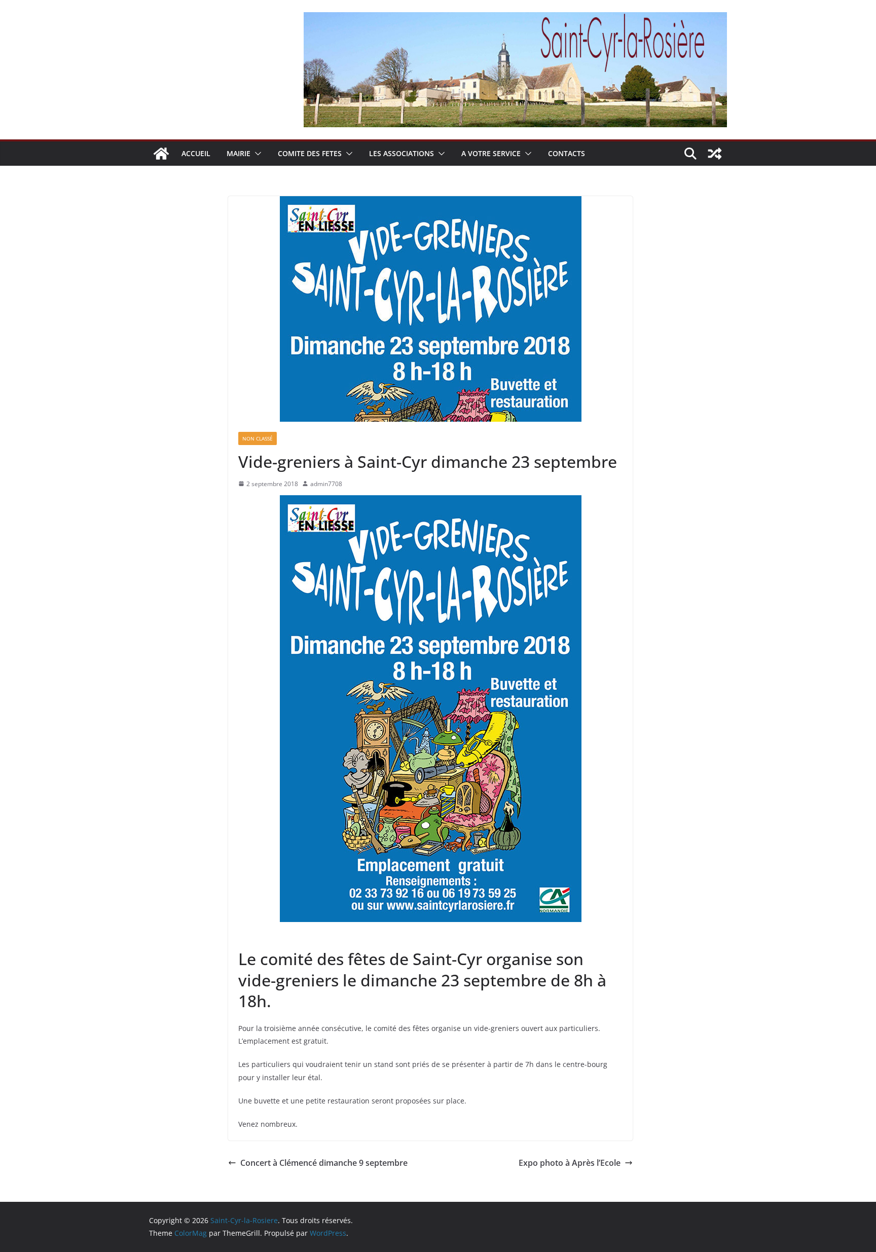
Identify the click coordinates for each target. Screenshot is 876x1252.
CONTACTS (566, 153)
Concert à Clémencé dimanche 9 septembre (324, 1162)
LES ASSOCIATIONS (401, 153)
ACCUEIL (195, 153)
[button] (256, 153)
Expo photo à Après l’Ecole (569, 1162)
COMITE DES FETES (310, 153)
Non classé (257, 438)
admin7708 (326, 484)
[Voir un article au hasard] (715, 153)
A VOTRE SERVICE (491, 153)
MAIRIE (238, 153)
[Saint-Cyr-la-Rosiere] (161, 153)
